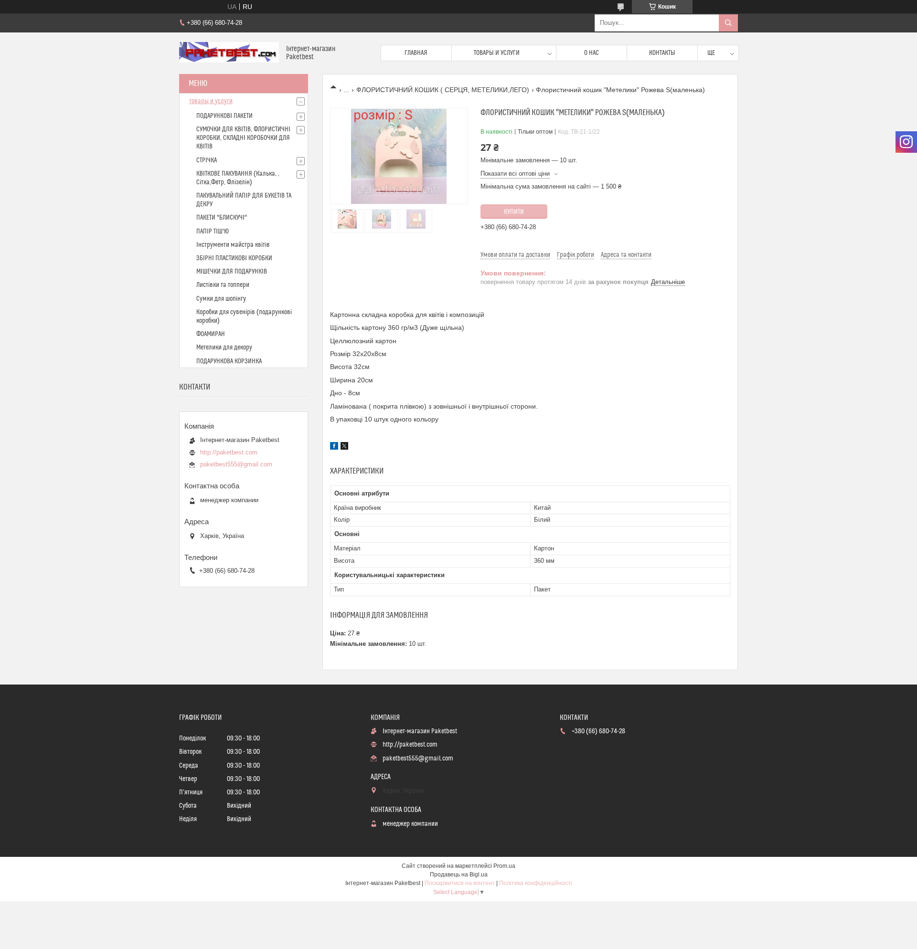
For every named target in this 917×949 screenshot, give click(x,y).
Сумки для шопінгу (221, 299)
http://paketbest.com (228, 452)
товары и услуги (211, 101)
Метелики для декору (224, 347)
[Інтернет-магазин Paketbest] (229, 53)
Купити (514, 212)
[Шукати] (728, 23)
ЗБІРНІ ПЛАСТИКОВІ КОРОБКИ (234, 258)
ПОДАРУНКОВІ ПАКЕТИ (224, 116)
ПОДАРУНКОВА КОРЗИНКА (229, 361)
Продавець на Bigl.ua (459, 874)
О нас (591, 53)
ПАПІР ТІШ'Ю (212, 231)
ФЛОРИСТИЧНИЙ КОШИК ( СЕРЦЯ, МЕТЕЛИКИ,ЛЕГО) (442, 90)
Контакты (662, 53)
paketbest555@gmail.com (236, 464)
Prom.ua (504, 866)
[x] (344, 447)
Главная (416, 53)
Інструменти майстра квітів (233, 245)
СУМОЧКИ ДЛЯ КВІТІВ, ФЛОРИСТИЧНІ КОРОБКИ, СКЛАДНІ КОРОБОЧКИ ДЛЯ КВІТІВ (243, 138)
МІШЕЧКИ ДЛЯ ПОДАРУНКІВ (231, 271)
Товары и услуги (497, 53)
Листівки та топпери (222, 285)
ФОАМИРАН (210, 334)
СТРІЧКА (206, 160)
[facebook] (334, 447)
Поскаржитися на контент (460, 883)
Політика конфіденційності (535, 883)
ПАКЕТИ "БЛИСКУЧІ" (221, 217)
